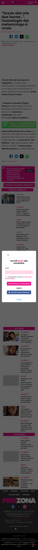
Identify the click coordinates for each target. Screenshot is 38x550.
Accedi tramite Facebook (20, 292)
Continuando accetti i (18, 277)
